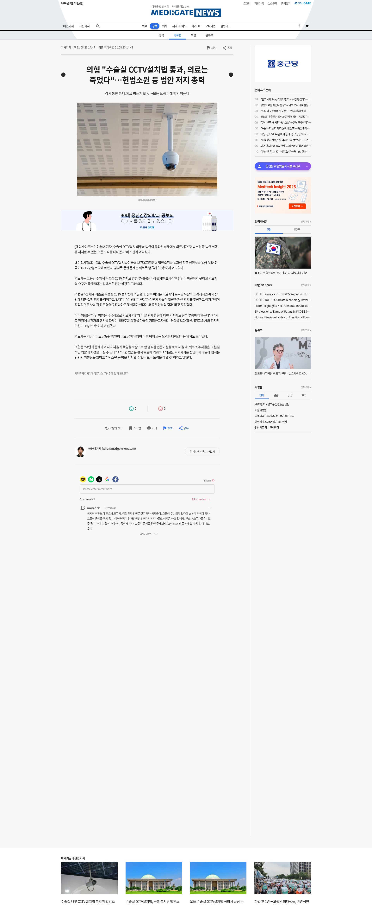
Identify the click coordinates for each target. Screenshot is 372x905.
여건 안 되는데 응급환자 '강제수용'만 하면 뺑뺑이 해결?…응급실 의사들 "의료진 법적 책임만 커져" (286, 146)
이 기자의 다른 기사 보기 (202, 451)
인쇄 (154, 428)
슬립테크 (225, 26)
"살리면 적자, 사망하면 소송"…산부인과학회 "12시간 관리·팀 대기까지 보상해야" (286, 122)
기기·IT (195, 26)
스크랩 (137, 428)
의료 (144, 26)
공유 (229, 48)
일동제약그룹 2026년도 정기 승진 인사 (274, 416)
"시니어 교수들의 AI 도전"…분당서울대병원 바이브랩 (286, 111)
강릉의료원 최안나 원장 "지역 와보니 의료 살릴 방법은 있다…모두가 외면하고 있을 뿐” (286, 105)
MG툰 (297, 229)
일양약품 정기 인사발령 (267, 427)
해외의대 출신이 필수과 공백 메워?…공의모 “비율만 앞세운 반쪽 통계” (286, 116)
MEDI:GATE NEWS (186, 11)
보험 (193, 35)
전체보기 (305, 221)
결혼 (276, 395)
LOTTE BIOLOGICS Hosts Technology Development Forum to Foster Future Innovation (283, 300)
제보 (213, 48)
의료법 (177, 35)
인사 (261, 395)
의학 (164, 26)
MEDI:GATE (302, 3)
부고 (304, 395)
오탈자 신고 (115, 428)
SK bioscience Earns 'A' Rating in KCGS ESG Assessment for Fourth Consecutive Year (283, 311)
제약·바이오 (179, 26)
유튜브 (209, 35)
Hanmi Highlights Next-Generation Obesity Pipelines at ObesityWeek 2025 (283, 306)
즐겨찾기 (285, 3)
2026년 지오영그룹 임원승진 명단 (272, 404)
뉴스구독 (272, 3)
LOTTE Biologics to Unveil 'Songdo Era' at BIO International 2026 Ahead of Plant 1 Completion (283, 294)
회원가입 (259, 3)
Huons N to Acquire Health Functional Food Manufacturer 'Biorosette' (283, 317)
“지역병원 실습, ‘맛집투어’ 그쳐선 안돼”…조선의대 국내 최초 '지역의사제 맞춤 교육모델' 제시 (286, 140)
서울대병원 (260, 410)
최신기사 (84, 26)
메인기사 (68, 26)
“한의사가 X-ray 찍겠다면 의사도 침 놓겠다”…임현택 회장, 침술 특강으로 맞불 (286, 99)
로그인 (246, 3)
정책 (154, 26)
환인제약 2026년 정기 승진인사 (271, 422)
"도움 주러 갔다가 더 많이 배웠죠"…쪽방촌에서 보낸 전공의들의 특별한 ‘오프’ (286, 128)
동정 (290, 395)
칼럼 (269, 229)
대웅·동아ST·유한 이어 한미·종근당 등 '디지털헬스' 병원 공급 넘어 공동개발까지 (286, 134)
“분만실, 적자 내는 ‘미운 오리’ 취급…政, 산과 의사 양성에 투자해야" (286, 151)
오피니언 (210, 26)
